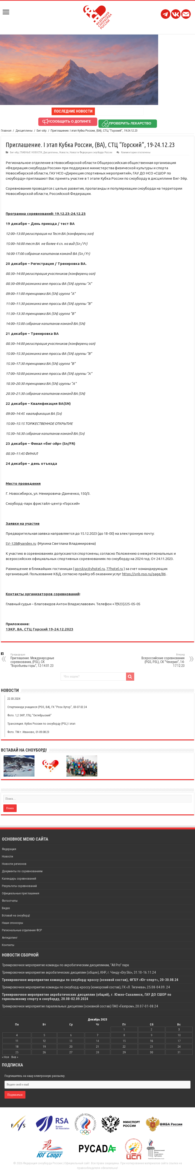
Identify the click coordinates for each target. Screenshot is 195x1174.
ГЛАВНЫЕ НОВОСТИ (31, 152)
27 (70, 1052)
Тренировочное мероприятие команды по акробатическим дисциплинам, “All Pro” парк (65, 965)
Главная (6, 130)
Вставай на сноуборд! (16, 915)
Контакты (8, 945)
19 (44, 1046)
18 (16, 1046)
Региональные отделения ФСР (22, 930)
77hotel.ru (114, 569)
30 (151, 1052)
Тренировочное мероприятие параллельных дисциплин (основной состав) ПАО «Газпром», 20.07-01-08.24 (80, 1006)
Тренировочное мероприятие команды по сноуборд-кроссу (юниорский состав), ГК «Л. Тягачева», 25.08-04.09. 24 (86, 987)
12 (44, 1041)
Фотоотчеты (10, 900)
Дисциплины (24, 130)
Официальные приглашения (20, 893)
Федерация (9, 849)
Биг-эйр (42, 130)
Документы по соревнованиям (22, 871)
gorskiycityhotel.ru (90, 569)
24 (179, 1046)
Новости (63, 152)
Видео (6, 908)
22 (124, 1046)
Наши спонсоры (12, 923)
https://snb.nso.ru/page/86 (144, 574)
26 (44, 1052)
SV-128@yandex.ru (21, 543)
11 (16, 1041)
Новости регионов (14, 864)
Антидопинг (10, 937)
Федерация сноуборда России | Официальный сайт (56, 1163)
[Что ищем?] (130, 677)
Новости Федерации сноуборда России (91, 152)
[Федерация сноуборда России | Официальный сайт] (97, 16)
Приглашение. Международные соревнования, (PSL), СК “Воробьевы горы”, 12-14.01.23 (32, 660)
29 (124, 1052)
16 (151, 1041)
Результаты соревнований (19, 886)
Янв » (14, 1057)
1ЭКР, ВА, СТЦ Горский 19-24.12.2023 (39, 629)
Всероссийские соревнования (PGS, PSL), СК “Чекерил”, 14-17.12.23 (163, 660)
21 (97, 1046)
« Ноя (5, 1057)
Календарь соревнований (19, 878)
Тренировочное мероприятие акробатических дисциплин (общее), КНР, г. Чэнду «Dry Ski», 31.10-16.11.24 (79, 972)
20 (70, 1046)
